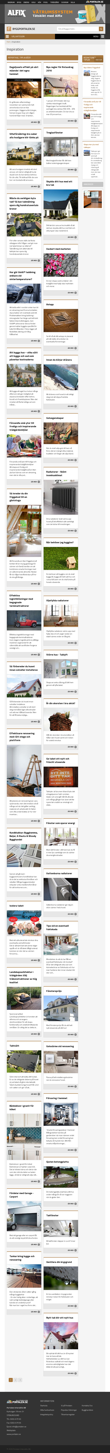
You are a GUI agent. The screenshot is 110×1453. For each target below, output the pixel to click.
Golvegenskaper (55, 418)
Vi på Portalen (66, 1405)
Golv (34, 2)
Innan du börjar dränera (59, 360)
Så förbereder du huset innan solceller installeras (24, 668)
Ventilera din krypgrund (59, 1262)
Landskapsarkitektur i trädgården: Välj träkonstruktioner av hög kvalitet (23, 977)
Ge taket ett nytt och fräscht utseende (57, 760)
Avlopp (50, 304)
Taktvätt (14, 1046)
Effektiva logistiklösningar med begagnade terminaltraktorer (21, 601)
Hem (8, 41)
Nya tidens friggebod (92, 67)
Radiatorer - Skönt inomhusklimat (56, 473)
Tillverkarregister (68, 1414)
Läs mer (34, 122)
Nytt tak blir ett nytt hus (59, 1317)
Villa (73, 2)
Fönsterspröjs (54, 991)
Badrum (11, 2)
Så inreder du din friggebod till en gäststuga (19, 497)
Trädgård (54, 2)
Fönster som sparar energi (60, 823)
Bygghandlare (87, 1410)
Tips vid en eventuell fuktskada (57, 927)
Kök (39, 2)
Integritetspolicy (46, 1414)
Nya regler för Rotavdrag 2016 (59, 68)
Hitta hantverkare (47, 1410)
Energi (26, 2)
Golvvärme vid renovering (60, 1046)
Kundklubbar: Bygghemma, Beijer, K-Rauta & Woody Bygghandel (24, 836)
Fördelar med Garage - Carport (22, 1194)
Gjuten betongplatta (57, 1162)
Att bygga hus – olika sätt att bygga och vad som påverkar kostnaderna (24, 356)
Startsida (43, 1405)
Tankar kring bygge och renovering (22, 1258)
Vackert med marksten (58, 249)
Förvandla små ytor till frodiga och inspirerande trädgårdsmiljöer (23, 426)
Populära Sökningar (69, 1410)
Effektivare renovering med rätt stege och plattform (22, 736)
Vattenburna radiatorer (59, 873)
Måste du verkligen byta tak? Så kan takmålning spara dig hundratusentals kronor (24, 203)
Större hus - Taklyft (57, 654)
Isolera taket (17, 905)
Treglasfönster (54, 132)
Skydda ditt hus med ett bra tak (59, 183)
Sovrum (64, 2)
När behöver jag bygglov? (60, 542)
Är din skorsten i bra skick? (60, 703)
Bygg (19, 2)
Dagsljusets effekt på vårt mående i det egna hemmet (24, 70)
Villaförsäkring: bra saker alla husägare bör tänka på (24, 135)
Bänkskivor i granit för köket (22, 1107)
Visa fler (99, 60)
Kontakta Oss (87, 1405)
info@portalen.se (19, 1426)
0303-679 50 (15, 1419)
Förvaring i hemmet (56, 1098)
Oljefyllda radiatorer (57, 600)
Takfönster (52, 1215)
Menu (95, 36)
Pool (45, 2)
